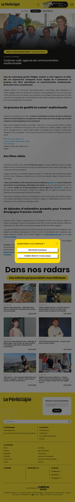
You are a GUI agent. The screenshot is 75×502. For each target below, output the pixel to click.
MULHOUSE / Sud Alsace (37, 250)
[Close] (57, 243)
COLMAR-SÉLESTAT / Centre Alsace (37, 256)
